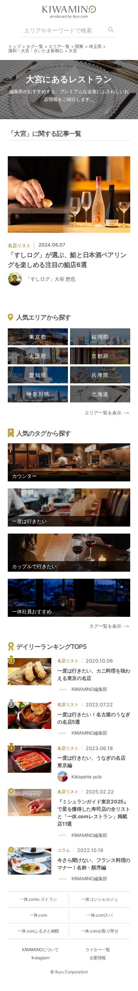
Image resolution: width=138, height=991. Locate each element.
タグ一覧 (34, 46)
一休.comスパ (99, 915)
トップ (14, 46)
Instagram (40, 957)
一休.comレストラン (38, 899)
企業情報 (98, 957)
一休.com (38, 915)
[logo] (69, 9)
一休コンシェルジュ (99, 899)
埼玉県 (95, 46)
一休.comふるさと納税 (38, 931)
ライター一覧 (97, 949)
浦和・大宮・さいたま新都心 (35, 50)
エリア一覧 (59, 46)
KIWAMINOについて (40, 949)
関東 (79, 46)
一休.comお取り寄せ (100, 931)
